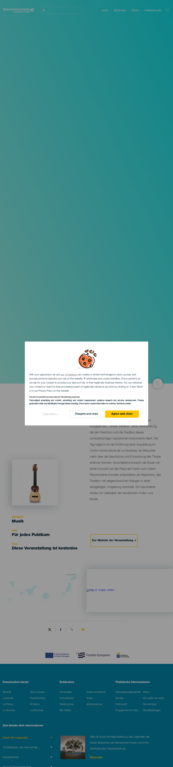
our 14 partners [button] (69, 375)
